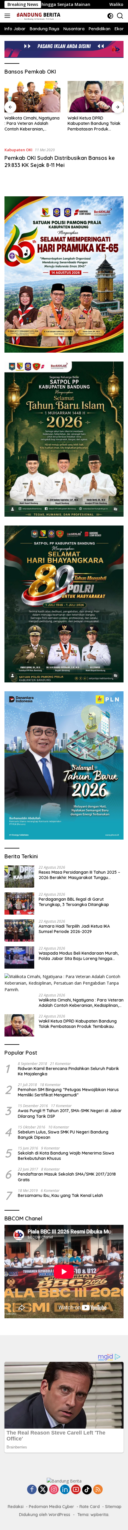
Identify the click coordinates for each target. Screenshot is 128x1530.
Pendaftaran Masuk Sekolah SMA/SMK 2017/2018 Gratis (67, 1176)
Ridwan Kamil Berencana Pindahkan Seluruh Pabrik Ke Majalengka (68, 1071)
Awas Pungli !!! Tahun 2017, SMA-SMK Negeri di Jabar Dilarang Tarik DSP (70, 1113)
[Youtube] (76, 1490)
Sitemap (113, 1506)
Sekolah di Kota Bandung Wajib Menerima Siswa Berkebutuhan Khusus (66, 1155)
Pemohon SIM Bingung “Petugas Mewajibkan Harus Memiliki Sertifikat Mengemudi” (68, 1092)
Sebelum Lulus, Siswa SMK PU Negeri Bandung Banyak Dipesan (63, 1134)
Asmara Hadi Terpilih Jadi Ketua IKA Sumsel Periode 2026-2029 (74, 929)
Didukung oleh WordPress (44, 1514)
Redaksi (16, 1506)
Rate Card (89, 1506)
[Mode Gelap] (110, 16)
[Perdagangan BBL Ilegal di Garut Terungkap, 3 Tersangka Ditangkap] (19, 903)
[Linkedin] (65, 1490)
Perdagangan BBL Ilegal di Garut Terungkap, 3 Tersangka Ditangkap (74, 902)
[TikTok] (87, 1489)
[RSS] (98, 1490)
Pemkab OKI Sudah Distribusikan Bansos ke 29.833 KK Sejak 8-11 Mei (59, 161)
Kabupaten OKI (18, 149)
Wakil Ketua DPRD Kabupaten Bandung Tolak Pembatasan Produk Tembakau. (94, 123)
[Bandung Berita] (37, 16)
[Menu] (8, 16)
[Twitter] (43, 1490)
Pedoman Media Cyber (51, 1506)
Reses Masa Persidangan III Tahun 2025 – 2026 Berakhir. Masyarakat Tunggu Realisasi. (79, 875)
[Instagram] (54, 1490)
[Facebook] (32, 1490)
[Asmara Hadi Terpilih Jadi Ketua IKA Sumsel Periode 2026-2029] (19, 930)
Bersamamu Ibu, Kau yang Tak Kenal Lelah (60, 1195)
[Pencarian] (120, 16)
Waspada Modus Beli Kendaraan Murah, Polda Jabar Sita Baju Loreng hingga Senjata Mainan (78, 956)
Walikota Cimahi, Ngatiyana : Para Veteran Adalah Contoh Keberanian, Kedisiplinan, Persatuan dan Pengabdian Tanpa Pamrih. (32, 123)
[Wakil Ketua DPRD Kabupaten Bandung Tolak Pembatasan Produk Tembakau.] (96, 96)
